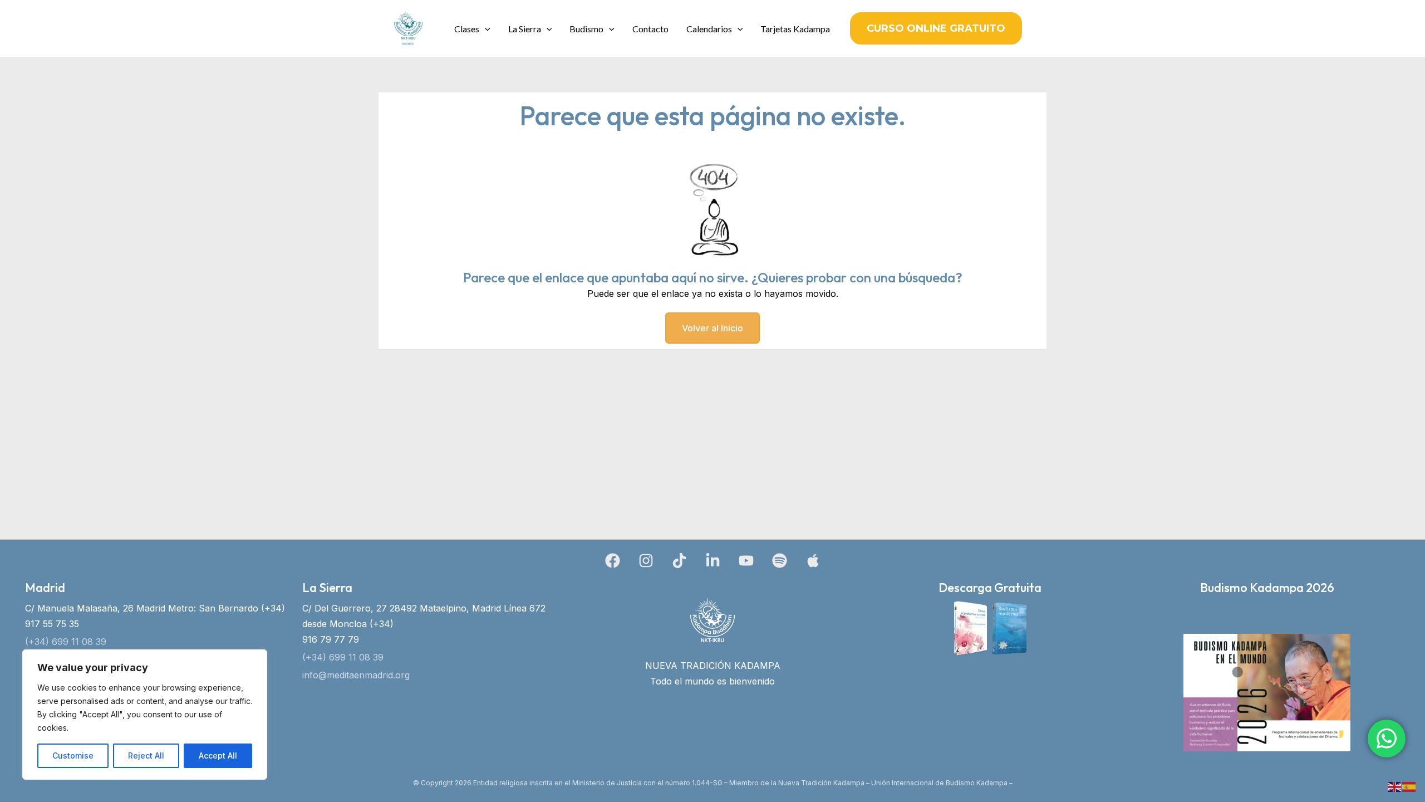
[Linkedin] (712, 560)
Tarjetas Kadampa (795, 28)
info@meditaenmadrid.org (356, 675)
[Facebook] (612, 560)
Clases (466, 28)
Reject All (146, 755)
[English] (1395, 785)
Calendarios (709, 28)
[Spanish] (1409, 785)
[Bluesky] (812, 560)
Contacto (650, 28)
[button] (484, 29)
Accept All (218, 755)
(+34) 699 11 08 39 (65, 641)
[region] (144, 714)
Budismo (586, 28)
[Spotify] (779, 560)
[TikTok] (679, 560)
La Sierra (524, 28)
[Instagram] (645, 560)
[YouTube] (746, 560)
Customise (73, 755)
